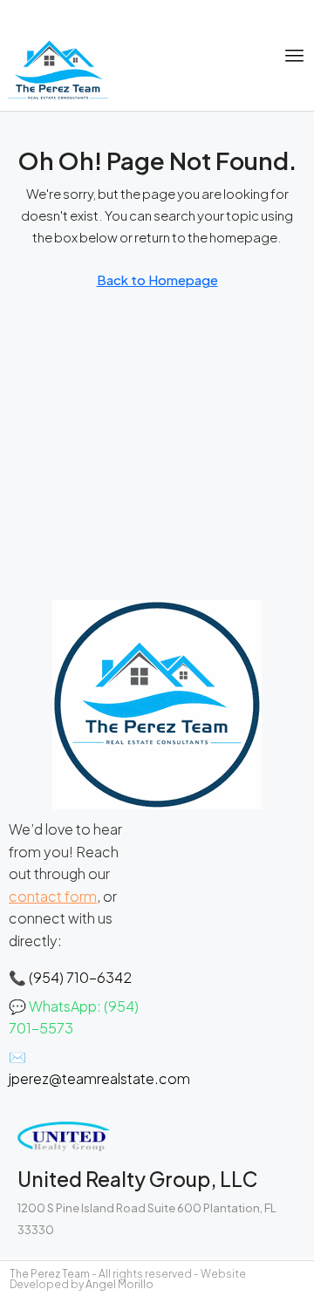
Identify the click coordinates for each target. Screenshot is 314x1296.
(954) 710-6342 (80, 977)
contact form (53, 896)
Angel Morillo (119, 1284)
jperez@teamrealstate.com (99, 1078)
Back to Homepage (157, 279)
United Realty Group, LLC (137, 1178)
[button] (295, 56)
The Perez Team (50, 1273)
